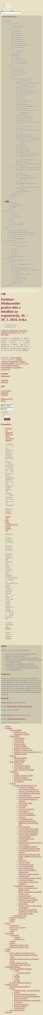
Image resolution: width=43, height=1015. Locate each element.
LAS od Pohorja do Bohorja (26, 121)
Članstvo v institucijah (15, 196)
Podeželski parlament (10, 241)
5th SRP (16, 251)
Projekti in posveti (10, 259)
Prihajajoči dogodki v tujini (17, 225)
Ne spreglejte (13, 213)
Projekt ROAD (18, 282)
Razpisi (12, 221)
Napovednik (8, 211)
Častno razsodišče (18, 40)
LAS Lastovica (22, 103)
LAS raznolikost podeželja (25, 134)
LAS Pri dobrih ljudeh (24, 127)
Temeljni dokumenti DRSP (21, 69)
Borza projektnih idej (15, 284)
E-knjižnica (13, 65)
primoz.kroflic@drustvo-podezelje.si (19, 706)
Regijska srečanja (23, 247)
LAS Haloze (22, 97)
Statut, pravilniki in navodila (21, 63)
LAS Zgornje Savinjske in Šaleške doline (29, 154)
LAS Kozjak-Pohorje (24, 162)
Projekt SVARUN (19, 280)
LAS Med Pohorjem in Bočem (27, 91)
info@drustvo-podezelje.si (16, 719)
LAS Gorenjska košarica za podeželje (28, 93)
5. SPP (16, 249)
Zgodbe (7, 227)
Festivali (16, 266)
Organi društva (18, 32)
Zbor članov (17, 57)
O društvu (8, 22)
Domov (7, 20)
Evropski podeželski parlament (18, 257)
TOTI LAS (21, 144)
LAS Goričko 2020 (24, 95)
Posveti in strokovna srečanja (17, 261)
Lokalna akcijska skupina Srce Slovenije (29, 138)
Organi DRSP (13, 30)
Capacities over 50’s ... (20, 278)
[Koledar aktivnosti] (7, 382)
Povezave (7, 286)
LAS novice (17, 276)
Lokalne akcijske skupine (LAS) (22, 79)
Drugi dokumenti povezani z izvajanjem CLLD (22, 233)
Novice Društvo (16, 358)
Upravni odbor (18, 36)
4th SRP (16, 255)
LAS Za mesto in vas (24, 148)
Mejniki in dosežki (19, 52)
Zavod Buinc (22, 182)
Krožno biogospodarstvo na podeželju (24, 274)
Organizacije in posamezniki (21, 166)
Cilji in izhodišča (14, 24)
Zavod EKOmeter (23, 174)
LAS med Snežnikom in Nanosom (27, 107)
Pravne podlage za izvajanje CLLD (19, 231)
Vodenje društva (18, 54)
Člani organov (18, 34)
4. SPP (16, 253)
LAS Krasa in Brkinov (24, 101)
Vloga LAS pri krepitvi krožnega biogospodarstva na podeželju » (15, 365)
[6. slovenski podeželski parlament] (7, 395)
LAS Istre (21, 99)
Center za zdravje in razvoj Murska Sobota (30, 168)
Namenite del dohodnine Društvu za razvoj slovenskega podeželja (9, 434)
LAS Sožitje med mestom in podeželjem (29, 164)
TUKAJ (25, 350)
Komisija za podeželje (19, 42)
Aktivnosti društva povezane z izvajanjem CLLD (22, 235)
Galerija (12, 197)
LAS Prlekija (22, 128)
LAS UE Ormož (23, 146)
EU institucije (17, 75)
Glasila (11, 209)
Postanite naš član (18, 194)
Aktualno (16, 215)
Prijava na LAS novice (16, 205)
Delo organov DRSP (15, 56)
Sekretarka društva (19, 48)
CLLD (16, 67)
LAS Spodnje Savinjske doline (27, 136)
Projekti (12, 263)
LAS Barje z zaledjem (24, 81)
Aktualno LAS (18, 217)
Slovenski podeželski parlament (18, 243)
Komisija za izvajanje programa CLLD (24, 46)
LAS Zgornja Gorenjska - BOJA (27, 160)
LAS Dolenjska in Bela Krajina (27, 87)
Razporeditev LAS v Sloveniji (17, 239)
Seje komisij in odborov (20, 61)
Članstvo (12, 77)
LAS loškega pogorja (24, 105)
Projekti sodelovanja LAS (16, 237)
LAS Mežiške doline (24, 109)
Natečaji (12, 219)
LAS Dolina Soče (23, 89)
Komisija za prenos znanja (21, 44)
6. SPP (16, 245)
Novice (7, 201)
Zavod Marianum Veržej (25, 176)
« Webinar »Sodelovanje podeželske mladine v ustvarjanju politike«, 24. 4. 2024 (13, 361)
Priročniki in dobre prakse (21, 73)
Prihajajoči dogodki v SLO (17, 223)
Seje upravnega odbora (20, 59)
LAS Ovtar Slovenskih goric (26, 119)
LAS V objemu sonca (24, 152)
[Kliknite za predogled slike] (15, 335)
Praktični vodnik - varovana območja (23, 265)
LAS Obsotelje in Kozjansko (26, 117)
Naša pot (12, 50)
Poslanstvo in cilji (18, 26)
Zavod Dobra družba (24, 192)
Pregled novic (13, 203)
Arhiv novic (13, 207)
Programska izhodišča (20, 28)
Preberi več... (7, 518)
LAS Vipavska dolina (24, 150)
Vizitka (11, 199)
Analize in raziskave (19, 71)
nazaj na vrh (5, 369)
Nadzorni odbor (18, 38)
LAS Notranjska (23, 115)
